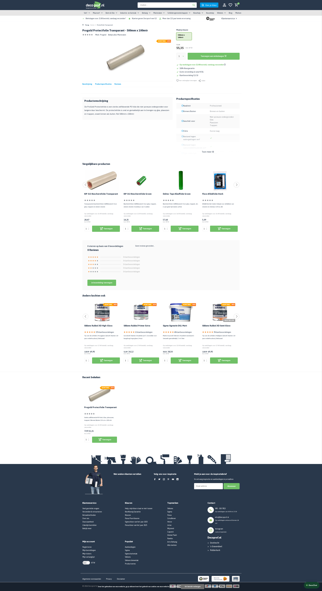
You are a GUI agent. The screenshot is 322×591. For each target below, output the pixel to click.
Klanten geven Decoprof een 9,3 (144, 18)
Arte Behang (172, 542)
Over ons (85, 518)
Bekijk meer (87, 528)
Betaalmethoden (89, 515)
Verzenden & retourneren (92, 512)
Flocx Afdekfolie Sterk (212, 194)
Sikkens (128, 557)
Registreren (87, 547)
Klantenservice (228, 18)
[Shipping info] (225, 64)
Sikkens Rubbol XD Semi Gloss (216, 326)
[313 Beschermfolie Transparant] (102, 180)
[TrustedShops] (203, 579)
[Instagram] (164, 479)
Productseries (130, 564)
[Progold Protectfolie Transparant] (100, 394)
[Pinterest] (168, 479)
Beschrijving (87, 84)
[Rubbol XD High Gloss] (102, 312)
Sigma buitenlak (131, 554)
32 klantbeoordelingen (143, 332)
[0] (235, 5)
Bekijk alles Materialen (117, 35)
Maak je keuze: (182, 30)
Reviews (117, 84)
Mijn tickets (86, 554)
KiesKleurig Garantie (133, 512)
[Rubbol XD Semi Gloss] (220, 312)
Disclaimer (121, 579)
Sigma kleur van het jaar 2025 (136, 522)
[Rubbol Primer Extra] (141, 312)
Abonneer (231, 486)
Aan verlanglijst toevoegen (188, 80)
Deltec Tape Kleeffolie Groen (176, 194)
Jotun (169, 525)
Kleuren (128, 515)
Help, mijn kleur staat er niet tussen (138, 508)
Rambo (170, 538)
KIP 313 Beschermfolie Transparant (101, 194)
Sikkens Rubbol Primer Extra (137, 326)
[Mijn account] (224, 5)
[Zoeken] (194, 5)
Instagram (219, 529)
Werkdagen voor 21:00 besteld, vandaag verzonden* (106, 18)
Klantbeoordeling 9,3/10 (188, 75)
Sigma (127, 550)
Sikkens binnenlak (131, 560)
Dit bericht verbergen (192, 586)
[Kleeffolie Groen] (180, 180)
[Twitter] (159, 479)
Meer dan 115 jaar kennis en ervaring (176, 18)
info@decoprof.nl (222, 517)
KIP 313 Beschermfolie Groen (137, 194)
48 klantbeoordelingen (183, 332)
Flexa (169, 515)
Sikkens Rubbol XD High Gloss (98, 326)
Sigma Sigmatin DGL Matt (175, 326)
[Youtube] (173, 479)
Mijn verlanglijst (88, 557)
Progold (103, 35)
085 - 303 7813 (220, 508)
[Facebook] (155, 479)
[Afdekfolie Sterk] (220, 180)
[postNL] (220, 579)
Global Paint (172, 535)
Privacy (109, 579)
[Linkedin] (177, 479)
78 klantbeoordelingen (222, 332)
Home (92, 25)
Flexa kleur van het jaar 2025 (136, 525)
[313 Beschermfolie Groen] (141, 180)
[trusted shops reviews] (210, 18)
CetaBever (171, 518)
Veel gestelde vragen (90, 508)
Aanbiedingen (130, 547)
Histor (169, 522)
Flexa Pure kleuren (132, 518)
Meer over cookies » (214, 586)
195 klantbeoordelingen (105, 332)
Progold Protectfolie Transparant (100, 407)
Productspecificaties (103, 84)
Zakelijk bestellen (89, 525)
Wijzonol (170, 528)
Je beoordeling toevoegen (101, 283)
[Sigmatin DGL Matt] (180, 312)
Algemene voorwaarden (91, 579)
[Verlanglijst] (230, 5)
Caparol (170, 532)
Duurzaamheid (88, 522)
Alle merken (172, 545)
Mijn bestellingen (89, 550)
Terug (87, 25)
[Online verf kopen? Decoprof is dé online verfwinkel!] (95, 5)
